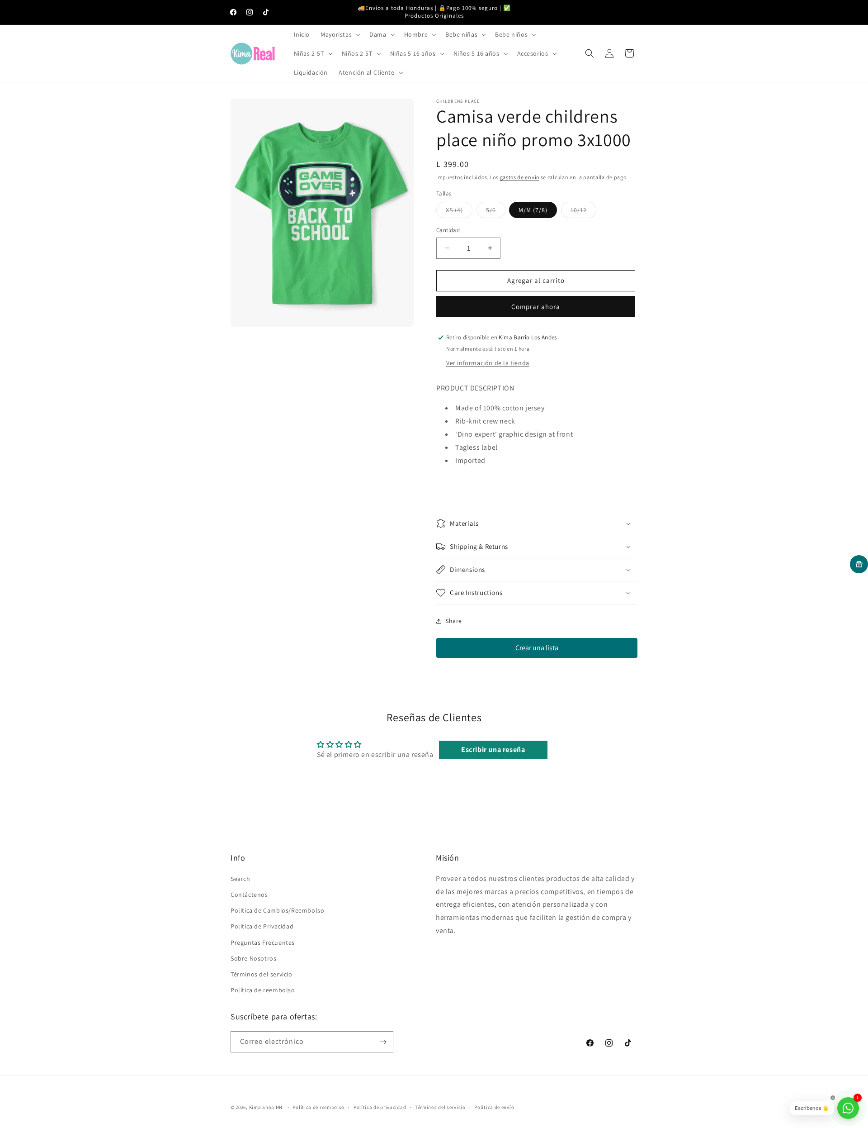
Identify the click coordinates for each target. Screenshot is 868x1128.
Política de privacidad (380, 1107)
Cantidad (448, 230)
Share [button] (453, 621)
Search (240, 878)
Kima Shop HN (266, 1107)
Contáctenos (249, 894)
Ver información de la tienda (487, 363)
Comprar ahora (535, 306)
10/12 (583, 211)
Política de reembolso (263, 989)
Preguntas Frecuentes (263, 942)
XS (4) (459, 211)
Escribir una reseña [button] (493, 749)
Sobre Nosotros (253, 958)
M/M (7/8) (533, 210)
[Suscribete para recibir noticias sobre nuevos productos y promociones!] (383, 1041)
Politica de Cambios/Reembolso (277, 910)
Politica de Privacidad (262, 926)
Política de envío (494, 1107)
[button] (339, 34)
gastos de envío (520, 177)
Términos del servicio (261, 974)
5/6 (495, 211)
